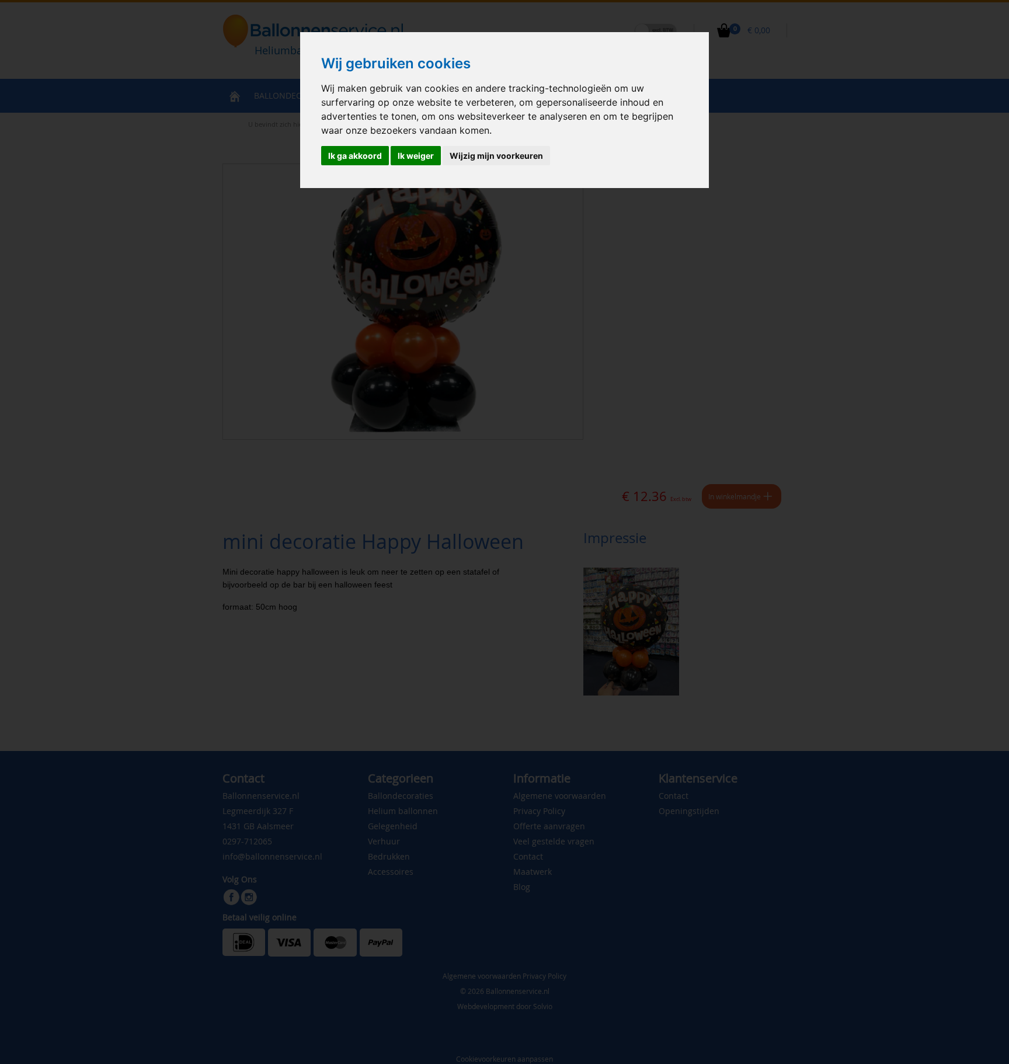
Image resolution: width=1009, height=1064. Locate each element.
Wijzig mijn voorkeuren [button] (496, 156)
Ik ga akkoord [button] (355, 156)
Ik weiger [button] (416, 156)
